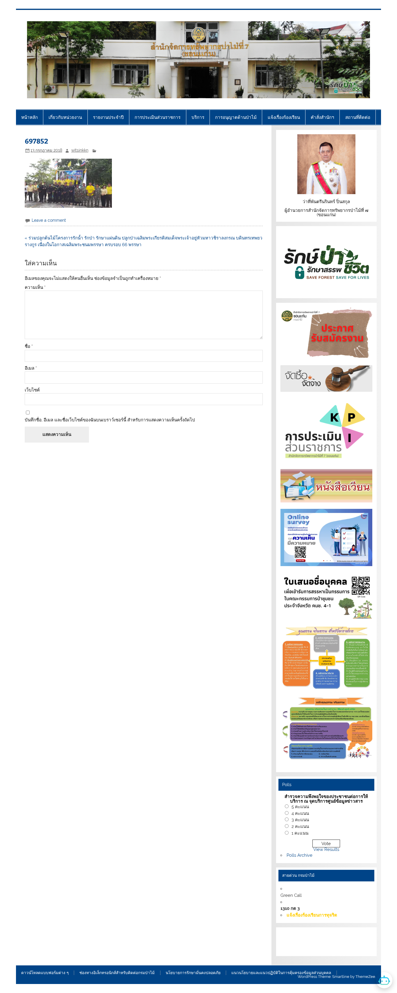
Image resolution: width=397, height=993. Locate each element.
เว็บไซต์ (32, 390)
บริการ (198, 117)
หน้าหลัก (29, 117)
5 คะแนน (300, 806)
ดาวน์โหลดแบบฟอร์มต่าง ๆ (45, 973)
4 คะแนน (300, 813)
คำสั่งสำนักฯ (322, 117)
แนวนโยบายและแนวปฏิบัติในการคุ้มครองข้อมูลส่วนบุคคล (281, 973)
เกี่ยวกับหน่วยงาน (65, 117)
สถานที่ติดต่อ (357, 117)
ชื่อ (29, 346)
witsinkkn (79, 150)
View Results (326, 849)
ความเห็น (35, 287)
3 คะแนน (300, 819)
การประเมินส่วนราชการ (157, 117)
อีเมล (31, 368)
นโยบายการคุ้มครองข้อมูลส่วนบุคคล (337, 948)
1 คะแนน (300, 833)
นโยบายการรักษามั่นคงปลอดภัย (193, 973)
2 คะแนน (300, 826)
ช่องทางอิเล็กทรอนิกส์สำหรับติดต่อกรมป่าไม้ (117, 973)
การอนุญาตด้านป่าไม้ (236, 117)
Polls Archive (299, 855)
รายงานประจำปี (108, 117)
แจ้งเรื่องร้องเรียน (284, 117)
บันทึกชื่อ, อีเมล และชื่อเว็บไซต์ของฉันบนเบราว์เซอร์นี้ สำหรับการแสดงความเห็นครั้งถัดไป (110, 420)
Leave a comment (49, 220)
